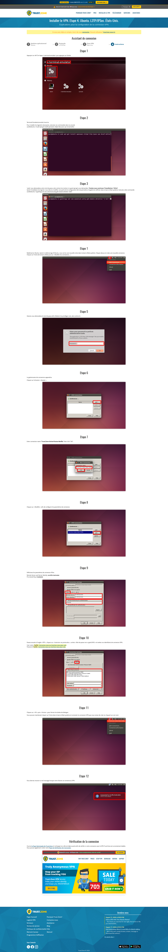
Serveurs (127, 13)
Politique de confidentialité (36, 929)
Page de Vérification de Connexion (60, 848)
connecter (85, 32)
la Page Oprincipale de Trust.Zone (42, 846)
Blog (48, 926)
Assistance (136, 13)
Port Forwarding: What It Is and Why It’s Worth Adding (123, 929)
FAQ (48, 929)
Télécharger (116, 13)
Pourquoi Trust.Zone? (83, 13)
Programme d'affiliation (35, 935)
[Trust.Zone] (37, 13)
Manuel (49, 932)
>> (86, 7)
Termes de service (33, 926)
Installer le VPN (104, 13)
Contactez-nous (52, 920)
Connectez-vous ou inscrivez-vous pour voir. (52, 645)
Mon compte (136, 7)
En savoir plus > (109, 937)
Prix (94, 13)
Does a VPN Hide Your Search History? (118, 919)
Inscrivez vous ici (109, 32)
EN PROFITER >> (102, 2)
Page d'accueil (32, 917)
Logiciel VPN (31, 920)
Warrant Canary (32, 932)
